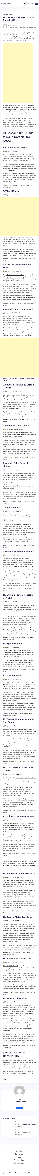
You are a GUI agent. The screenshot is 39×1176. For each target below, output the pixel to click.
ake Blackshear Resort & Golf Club (17, 607)
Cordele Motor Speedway (17, 926)
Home (19, 1157)
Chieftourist (6, 3)
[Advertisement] (18, 73)
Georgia (18, 1079)
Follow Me (19, 1108)
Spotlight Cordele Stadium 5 (26, 882)
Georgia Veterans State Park (18, 560)
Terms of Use (19, 1163)
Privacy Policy (19, 1160)
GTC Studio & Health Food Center (26, 778)
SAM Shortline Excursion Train (15, 275)
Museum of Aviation (11, 1005)
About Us (19, 1151)
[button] (26, 3)
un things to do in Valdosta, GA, (26, 865)
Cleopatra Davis (14, 25)
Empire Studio (7, 515)
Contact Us (19, 1154)
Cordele (11, 1079)
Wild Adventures (8, 685)
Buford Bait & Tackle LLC (10, 966)
